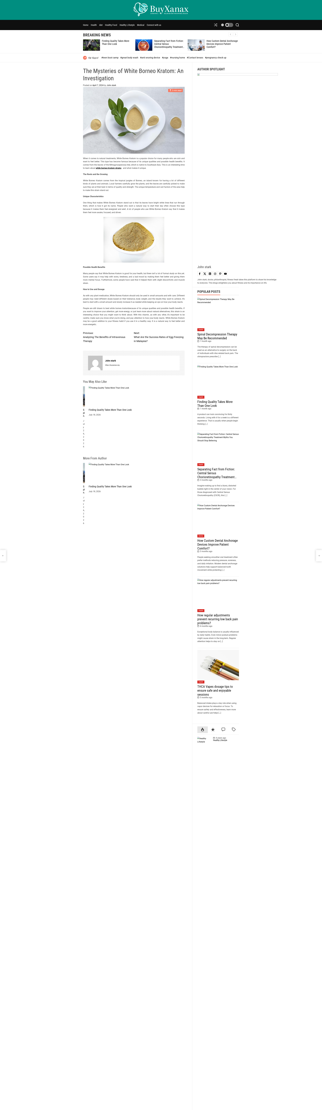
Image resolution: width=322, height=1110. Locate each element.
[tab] (202, 729)
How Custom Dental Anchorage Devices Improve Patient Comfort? (169, 43)
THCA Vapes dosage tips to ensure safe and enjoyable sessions (215, 690)
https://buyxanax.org (112, 365)
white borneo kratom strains (108, 168)
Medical (140, 25)
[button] (235, 34)
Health (94, 25)
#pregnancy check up (215, 57)
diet (101, 25)
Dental (201, 536)
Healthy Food (111, 25)
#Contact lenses (195, 57)
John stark (111, 85)
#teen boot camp (110, 57)
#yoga (165, 57)
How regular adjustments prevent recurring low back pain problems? (222, 43)
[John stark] (95, 363)
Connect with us (154, 25)
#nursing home (178, 57)
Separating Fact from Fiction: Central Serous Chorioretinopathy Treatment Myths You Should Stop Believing (116, 46)
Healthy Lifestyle (127, 25)
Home (85, 25)
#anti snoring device (150, 57)
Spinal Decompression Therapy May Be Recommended (217, 336)
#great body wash (129, 57)
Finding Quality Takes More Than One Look (110, 409)
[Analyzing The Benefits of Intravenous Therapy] (3, 555)
